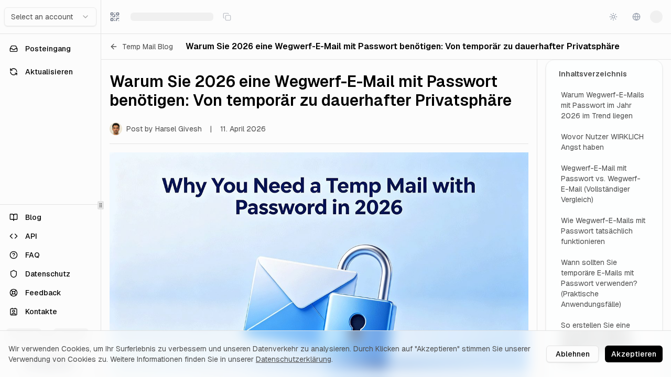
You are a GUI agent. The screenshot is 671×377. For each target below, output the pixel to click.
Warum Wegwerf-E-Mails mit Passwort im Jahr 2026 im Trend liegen (602, 105)
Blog (33, 217)
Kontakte (41, 311)
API (31, 236)
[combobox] (50, 16)
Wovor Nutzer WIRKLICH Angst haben (602, 142)
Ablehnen (573, 354)
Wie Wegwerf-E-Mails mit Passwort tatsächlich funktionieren (603, 231)
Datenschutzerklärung (293, 359)
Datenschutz (47, 274)
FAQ (32, 255)
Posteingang (48, 48)
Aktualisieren (49, 71)
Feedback (43, 292)
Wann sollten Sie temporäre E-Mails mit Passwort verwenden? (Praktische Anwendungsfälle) (599, 283)
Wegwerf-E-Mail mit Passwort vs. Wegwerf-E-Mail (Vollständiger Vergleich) (601, 183)
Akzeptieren (633, 354)
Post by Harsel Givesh (164, 129)
